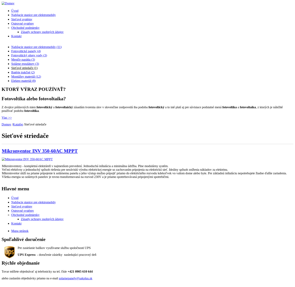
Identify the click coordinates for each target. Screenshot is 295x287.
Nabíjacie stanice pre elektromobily (33, 15)
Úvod (14, 10)
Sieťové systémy (21, 19)
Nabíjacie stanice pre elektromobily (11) (36, 47)
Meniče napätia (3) (23, 59)
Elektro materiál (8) (23, 80)
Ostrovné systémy (22, 23)
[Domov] (8, 3)
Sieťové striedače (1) (24, 68)
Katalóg (18, 124)
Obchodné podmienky (25, 27)
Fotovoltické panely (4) (26, 51)
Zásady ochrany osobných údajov (42, 32)
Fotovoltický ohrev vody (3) (29, 55)
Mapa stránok (19, 231)
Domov (6, 124)
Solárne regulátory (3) (25, 63)
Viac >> (7, 117)
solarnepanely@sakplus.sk (75, 278)
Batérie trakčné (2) (23, 72)
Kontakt (16, 36)
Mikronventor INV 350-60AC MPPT (40, 151)
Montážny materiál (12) (26, 76)
